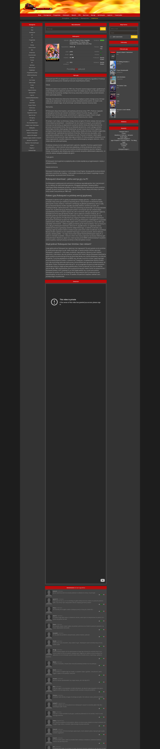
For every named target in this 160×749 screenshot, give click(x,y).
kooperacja (32, 52)
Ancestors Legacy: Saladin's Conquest (32, 138)
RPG (79, 15)
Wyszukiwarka (75, 18)
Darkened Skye (32, 150)
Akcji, (71, 40)
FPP (32, 35)
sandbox (32, 100)
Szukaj (103, 29)
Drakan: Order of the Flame (32, 125)
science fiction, (80, 40)
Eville (118, 101)
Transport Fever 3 (124, 131)
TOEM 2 (124, 133)
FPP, (74, 40)
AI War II (32, 145)
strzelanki (32, 57)
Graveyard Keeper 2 (123, 149)
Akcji (32, 30)
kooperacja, (73, 44)
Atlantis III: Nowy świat (32, 133)
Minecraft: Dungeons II (124, 138)
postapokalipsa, (74, 42)
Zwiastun (76, 281)
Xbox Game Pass (87, 44)
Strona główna (65, 18)
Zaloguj (134, 37)
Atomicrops (32, 107)
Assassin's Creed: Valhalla (123, 109)
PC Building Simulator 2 (123, 61)
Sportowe (86, 15)
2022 (71, 62)
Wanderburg (123, 144)
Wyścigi (93, 15)
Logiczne (109, 15)
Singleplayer (32, 70)
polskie (32, 85)
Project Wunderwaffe (122, 70)
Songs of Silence (32, 105)
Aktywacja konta (85, 18)
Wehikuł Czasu (32, 110)
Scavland (123, 145)
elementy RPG (32, 92)
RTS (32, 62)
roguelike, (87, 40)
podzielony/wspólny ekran (32, 97)
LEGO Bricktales (121, 77)
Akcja (39, 15)
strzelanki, (79, 44)
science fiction (32, 47)
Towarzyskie (118, 15)
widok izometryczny (32, 75)
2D (32, 37)
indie (32, 27)
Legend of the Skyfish (32, 135)
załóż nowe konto (117, 37)
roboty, (83, 42)
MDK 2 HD (32, 120)
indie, (87, 42)
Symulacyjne (101, 15)
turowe (32, 60)
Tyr (124, 147)
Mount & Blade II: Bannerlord (124, 52)
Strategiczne (47, 15)
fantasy (32, 45)
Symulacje (32, 65)
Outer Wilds (32, 102)
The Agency (32, 118)
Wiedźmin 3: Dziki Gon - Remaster (124, 135)
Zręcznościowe (32, 55)
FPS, (80, 42)
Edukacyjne (66, 15)
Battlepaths (32, 128)
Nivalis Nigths (123, 137)
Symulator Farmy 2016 (32, 140)
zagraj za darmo (32, 90)
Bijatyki (74, 15)
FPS (32, 77)
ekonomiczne (32, 67)
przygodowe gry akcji (32, 72)
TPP (32, 42)
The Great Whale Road (32, 123)
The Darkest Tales (122, 85)
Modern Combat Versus (32, 130)
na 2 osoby (32, 80)
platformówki (32, 82)
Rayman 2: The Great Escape (32, 143)
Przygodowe (56, 15)
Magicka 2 (32, 148)
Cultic (118, 94)
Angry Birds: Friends (32, 113)
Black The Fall (32, 115)
